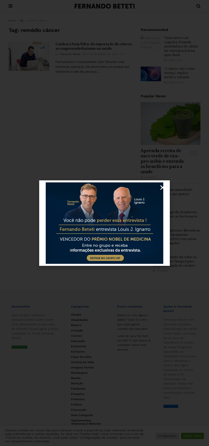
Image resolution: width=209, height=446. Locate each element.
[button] (162, 187)
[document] (104, 223)
